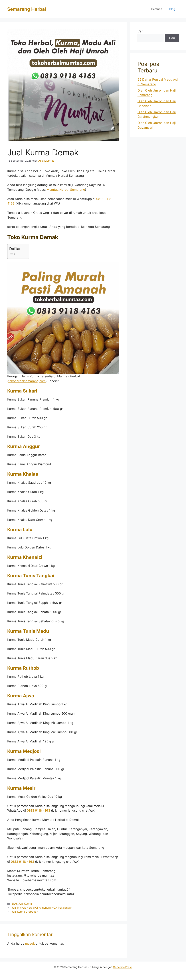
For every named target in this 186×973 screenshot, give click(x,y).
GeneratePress (122, 967)
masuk (30, 943)
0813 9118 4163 (38, 810)
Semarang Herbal (26, 9)
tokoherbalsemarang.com (27, 381)
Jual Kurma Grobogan (24, 911)
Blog (172, 9)
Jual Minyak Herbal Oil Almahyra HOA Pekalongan (41, 907)
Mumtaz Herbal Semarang (66, 189)
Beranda (156, 9)
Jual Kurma (25, 903)
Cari (140, 31)
